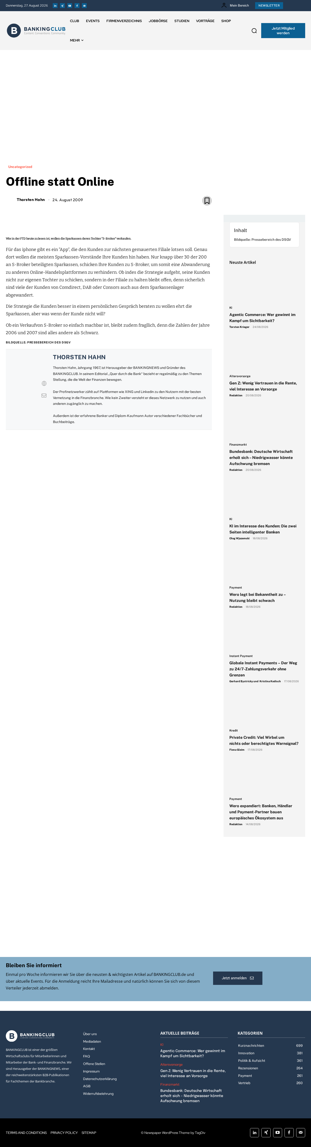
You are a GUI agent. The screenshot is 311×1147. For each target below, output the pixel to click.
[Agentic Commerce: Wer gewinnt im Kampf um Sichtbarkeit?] (264, 285)
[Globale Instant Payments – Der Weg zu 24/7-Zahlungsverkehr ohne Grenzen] (264, 633)
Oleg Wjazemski (239, 538)
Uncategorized (20, 166)
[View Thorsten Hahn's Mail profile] (44, 395)
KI (230, 307)
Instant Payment (241, 656)
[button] (254, 31)
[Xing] (62, 5)
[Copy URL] (125, 212)
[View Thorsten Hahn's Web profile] (44, 383)
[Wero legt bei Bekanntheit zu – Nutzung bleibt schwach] (264, 565)
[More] (137, 212)
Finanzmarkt (238, 444)
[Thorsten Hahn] (11, 199)
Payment (235, 587)
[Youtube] (69, 5)
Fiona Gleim (236, 749)
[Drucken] (114, 212)
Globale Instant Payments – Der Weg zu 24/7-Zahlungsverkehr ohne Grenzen (263, 669)
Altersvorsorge (240, 376)
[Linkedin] (55, 5)
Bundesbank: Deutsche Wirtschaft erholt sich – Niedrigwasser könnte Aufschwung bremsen (261, 457)
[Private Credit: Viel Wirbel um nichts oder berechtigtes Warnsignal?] (264, 708)
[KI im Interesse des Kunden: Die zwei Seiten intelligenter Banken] (264, 497)
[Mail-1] (84, 5)
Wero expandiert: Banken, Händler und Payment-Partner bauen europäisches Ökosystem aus (260, 812)
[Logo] (36, 30)
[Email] (81, 212)
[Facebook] (77, 5)
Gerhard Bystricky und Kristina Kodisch (255, 681)
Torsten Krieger (239, 326)
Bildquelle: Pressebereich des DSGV (262, 239)
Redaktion (235, 395)
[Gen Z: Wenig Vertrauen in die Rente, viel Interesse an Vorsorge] (264, 354)
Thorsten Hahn (31, 199)
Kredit (233, 730)
